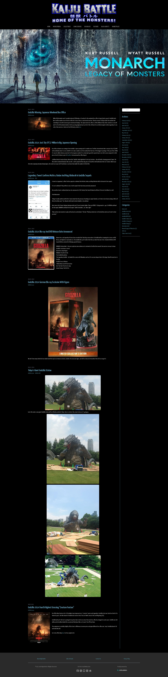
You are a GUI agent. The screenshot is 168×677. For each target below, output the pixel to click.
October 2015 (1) (126, 176)
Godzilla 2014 (31, 115)
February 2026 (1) (126, 120)
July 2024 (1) (125, 123)
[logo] (84, 12)
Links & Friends (69, 658)
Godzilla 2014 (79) (126, 211)
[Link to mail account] (90, 670)
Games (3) (124, 209)
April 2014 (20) (125, 194)
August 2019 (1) (126, 142)
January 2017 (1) (126, 169)
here (80, 127)
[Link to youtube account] (84, 670)
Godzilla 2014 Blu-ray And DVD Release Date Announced (50, 232)
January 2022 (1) (126, 128)
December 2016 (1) (126, 172)
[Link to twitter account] (81, 670)
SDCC (36, 178)
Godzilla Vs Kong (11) (127, 221)
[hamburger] (31, 2)
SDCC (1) (124, 231)
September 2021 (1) (127, 130)
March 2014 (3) (125, 196)
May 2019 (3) (125, 150)
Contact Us (98, 658)
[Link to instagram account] (87, 670)
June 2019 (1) (125, 147)
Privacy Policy (127, 658)
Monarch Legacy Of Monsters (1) (129, 228)
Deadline (69, 155)
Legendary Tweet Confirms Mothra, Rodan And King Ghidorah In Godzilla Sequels (59, 175)
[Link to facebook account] (78, 670)
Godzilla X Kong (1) (126, 223)
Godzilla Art (38, 373)
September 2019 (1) (127, 140)
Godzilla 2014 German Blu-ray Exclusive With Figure (48, 282)
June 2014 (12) (125, 189)
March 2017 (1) (125, 164)
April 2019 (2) (125, 152)
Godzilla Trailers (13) (127, 218)
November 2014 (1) (126, 181)
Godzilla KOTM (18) (126, 216)
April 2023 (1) (125, 125)
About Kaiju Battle (41, 658)
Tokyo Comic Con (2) (126, 233)
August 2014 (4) (126, 184)
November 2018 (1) (126, 157)
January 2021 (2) (126, 137)
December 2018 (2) (126, 155)
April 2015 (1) (125, 179)
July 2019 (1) (125, 145)
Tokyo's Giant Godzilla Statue (39, 370)
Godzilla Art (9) (125, 214)
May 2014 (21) (125, 191)
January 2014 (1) (126, 198)
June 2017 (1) (125, 162)
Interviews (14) (125, 226)
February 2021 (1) (126, 135)
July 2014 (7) (125, 186)
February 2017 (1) (126, 167)
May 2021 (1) (125, 133)
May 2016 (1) (125, 174)
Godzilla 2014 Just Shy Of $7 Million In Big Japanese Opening (52, 143)
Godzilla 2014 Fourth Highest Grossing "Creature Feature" (51, 607)
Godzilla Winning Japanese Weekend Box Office (47, 112)
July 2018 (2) (125, 159)
